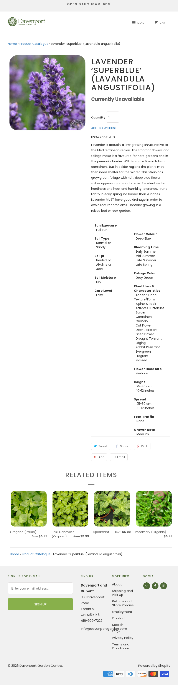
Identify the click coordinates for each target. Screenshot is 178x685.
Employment (122, 611)
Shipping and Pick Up (122, 592)
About (117, 584)
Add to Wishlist (104, 128)
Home (12, 44)
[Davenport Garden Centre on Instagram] (163, 585)
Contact (119, 618)
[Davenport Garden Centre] (26, 21)
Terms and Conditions (121, 646)
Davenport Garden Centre (41, 665)
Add (101, 457)
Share (124, 446)
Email (121, 457)
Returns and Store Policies (123, 603)
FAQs (116, 631)
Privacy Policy (122, 637)
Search (117, 624)
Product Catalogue (34, 44)
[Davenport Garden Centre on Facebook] (155, 585)
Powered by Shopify (154, 665)
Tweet (103, 446)
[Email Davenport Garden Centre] (146, 585)
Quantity (98, 118)
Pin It (144, 446)
